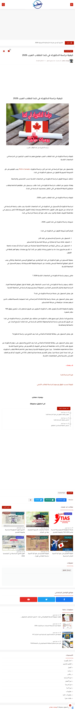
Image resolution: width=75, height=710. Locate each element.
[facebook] (64, 599)
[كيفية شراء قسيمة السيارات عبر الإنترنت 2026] (67, 626)
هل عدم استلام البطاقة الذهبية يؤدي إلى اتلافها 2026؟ (45, 643)
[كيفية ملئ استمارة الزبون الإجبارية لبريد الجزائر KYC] (67, 635)
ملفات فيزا (68, 698)
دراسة (69, 671)
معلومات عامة (67, 695)
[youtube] (28, 599)
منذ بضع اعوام (64, 412)
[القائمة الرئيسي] (71, 4)
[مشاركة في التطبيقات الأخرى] (30, 500)
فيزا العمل (68, 681)
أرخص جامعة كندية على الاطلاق (60, 425)
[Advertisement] (37, 24)
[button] (61, 500)
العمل (69, 667)
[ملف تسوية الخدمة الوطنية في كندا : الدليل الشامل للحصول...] (67, 618)
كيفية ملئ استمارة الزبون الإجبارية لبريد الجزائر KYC (46, 634)
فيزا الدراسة (68, 51)
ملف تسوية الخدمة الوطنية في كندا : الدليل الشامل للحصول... (40, 617)
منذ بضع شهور (68, 527)
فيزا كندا (68, 688)
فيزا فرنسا (68, 684)
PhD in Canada (24, 169)
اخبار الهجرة (67, 660)
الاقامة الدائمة (67, 664)
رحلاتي (69, 674)
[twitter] (46, 599)
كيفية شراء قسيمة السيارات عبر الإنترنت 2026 (47, 626)
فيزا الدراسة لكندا (66, 375)
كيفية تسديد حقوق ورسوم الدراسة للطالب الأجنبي (55, 385)
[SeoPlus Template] (72, 707)
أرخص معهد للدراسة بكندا (61, 420)
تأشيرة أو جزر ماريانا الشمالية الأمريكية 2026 (49, 43)
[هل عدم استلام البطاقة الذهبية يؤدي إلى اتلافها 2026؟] (67, 644)
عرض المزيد (6, 507)
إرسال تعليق (67, 570)
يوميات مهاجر (53, 707)
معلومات (68, 691)
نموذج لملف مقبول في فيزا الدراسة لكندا (57, 414)
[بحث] (3, 4)
